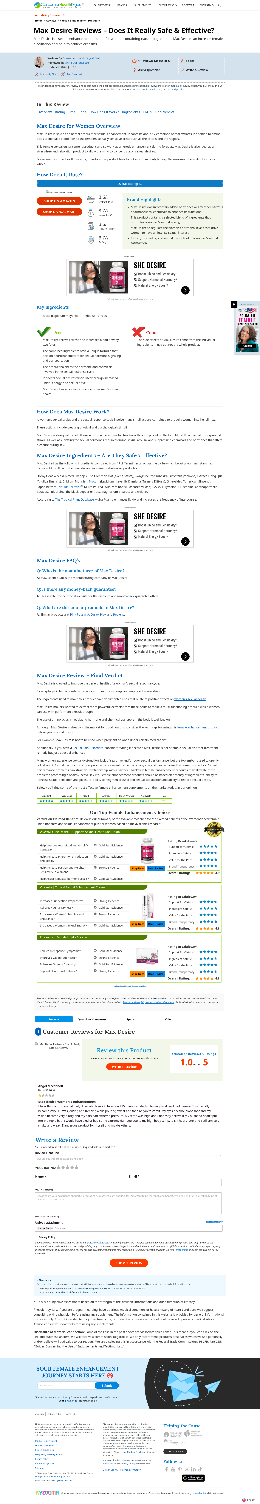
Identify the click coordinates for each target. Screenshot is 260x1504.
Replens (118, 614)
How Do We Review (44, 1445)
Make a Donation (175, 1451)
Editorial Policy (54, 1414)
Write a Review (197, 70)
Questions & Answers (92, 1019)
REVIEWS (187, 5)
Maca (92, 481)
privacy (69, 1400)
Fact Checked (74, 74)
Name (40, 1176)
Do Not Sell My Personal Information (122, 1469)
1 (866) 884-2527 (64, 1480)
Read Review (155, 868)
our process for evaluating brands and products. (159, 89)
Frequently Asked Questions (49, 1454)
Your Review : (44, 1190)
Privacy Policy (128, 1463)
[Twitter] (187, 1469)
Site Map (39, 1468)
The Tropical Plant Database (74, 499)
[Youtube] (173, 1469)
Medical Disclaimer (137, 1451)
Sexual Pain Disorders (88, 748)
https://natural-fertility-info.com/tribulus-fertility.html (73, 1292)
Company (205, 5)
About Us (39, 1414)
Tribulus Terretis (68, 487)
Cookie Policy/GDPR (44, 1463)
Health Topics (101, 5)
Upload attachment (49, 1223)
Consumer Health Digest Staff (82, 58)
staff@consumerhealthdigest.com (52, 1476)
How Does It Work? (104, 112)
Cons (82, 112)
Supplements (142, 5)
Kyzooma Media (197, 1493)
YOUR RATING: (45, 1168)
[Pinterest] (180, 1469)
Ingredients (131, 112)
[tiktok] (200, 1469)
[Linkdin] (193, 1469)
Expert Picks (166, 5)
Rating (60, 112)
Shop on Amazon (59, 201)
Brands (122, 5)
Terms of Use (181, 1249)
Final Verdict (164, 112)
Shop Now (138, 868)
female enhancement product (198, 727)
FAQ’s (147, 112)
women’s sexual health (190, 699)
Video (168, 1019)
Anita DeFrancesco (77, 62)
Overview (44, 112)
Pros (71, 112)
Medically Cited (49, 74)
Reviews (53, 1019)
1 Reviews (154, 61)
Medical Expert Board (46, 1440)
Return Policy (41, 1458)
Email (134, 1176)
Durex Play (98, 614)
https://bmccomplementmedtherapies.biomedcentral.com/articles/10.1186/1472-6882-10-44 (103, 1288)
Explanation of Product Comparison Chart (130, 986)
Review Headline (47, 1153)
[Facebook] (166, 1469)
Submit (107, 1385)
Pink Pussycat (79, 614)
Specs (190, 61)
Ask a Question (149, 70)
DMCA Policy (71, 1414)
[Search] (219, 6)
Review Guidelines (98, 1242)
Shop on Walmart (59, 211)
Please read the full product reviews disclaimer (148, 1002)
